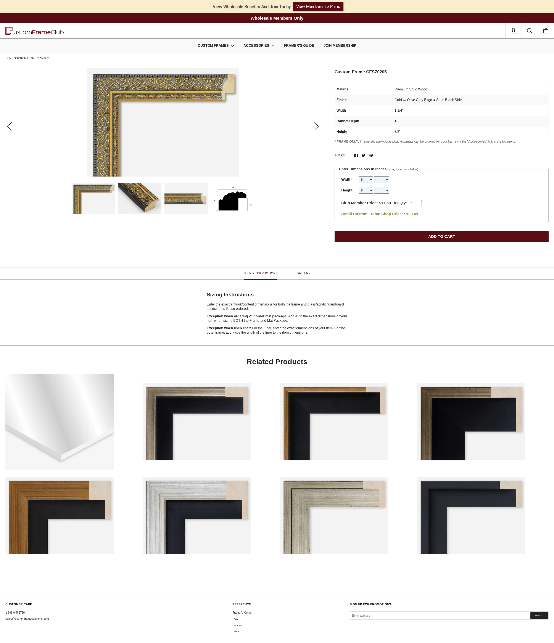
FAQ (235, 618)
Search (236, 631)
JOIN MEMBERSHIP (340, 45)
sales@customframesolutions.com (27, 618)
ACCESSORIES (256, 45)
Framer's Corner (242, 612)
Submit (539, 615)
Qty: (403, 203)
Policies (237, 625)
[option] (163, 122)
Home (9, 58)
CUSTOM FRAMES (214, 45)
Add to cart (441, 236)
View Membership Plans (318, 6)
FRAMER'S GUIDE (299, 45)
